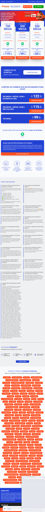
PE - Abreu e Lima (9, 434)
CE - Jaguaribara (9, 404)
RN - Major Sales (31, 466)
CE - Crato (18, 396)
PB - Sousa (32, 431)
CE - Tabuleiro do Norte (14, 420)
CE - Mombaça (37, 409)
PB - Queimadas (35, 428)
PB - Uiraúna (40, 431)
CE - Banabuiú (30, 390)
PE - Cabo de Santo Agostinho (9, 439)
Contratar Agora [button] (36, 100)
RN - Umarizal (12, 477)
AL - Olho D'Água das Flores (12, 380)
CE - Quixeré (7, 417)
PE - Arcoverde (27, 434)
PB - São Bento (24, 431)
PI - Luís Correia (23, 455)
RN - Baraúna (30, 458)
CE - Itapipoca (28, 401)
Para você (3, 1)
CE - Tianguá (31, 420)
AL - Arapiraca (7, 377)
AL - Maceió (26, 377)
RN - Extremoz (15, 463)
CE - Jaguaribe (18, 404)
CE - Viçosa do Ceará (20, 423)
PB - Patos (19, 428)
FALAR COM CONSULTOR (22, 153)
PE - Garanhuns (18, 442)
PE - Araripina (18, 434)
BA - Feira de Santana (26, 385)
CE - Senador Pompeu (35, 417)
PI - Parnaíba (32, 455)
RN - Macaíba (14, 466)
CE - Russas (15, 417)
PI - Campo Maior (13, 455)
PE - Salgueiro (39, 447)
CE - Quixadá (26, 415)
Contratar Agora (8, 57)
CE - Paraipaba (39, 412)
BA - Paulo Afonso (15, 388)
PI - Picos (39, 455)
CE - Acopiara (13, 390)
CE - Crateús (10, 396)
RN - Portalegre (22, 471)
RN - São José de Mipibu (25, 474)
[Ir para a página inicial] (5, 6)
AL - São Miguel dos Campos (17, 382)
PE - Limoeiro (22, 444)
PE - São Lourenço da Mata (35, 450)
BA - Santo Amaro (38, 388)
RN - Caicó (38, 458)
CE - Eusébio (25, 396)
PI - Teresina (14, 458)
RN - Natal (17, 469)
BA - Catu (7, 385)
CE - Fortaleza (34, 396)
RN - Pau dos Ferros (12, 471)
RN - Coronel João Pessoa (22, 461)
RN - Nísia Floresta (25, 469)
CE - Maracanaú (35, 407)
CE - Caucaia (32, 393)
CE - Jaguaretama (37, 401)
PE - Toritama (25, 452)
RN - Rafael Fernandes (32, 471)
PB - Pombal (26, 428)
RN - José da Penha (37, 463)
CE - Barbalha (39, 390)
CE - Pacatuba (30, 412)
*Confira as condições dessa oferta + (8, 49)
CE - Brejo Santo (6, 393)
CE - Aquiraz (22, 390)
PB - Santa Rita (15, 431)
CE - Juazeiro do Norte (35, 404)
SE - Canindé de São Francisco (10, 479)
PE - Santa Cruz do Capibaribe (10, 450)
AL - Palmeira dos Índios (25, 380)
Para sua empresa (9, 1)
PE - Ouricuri (38, 444)
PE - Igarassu (35, 442)
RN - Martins (40, 466)
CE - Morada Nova (6, 412)
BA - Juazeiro (6, 388)
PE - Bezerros (10, 436)
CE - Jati (25, 404)
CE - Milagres (17, 409)
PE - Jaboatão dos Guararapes (10, 444)
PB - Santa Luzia (6, 431)
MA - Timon (29, 423)
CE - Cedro (40, 393)
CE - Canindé (15, 393)
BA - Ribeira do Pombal (26, 388)
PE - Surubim (16, 452)
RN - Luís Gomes (5, 466)
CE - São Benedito (24, 417)
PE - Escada (10, 442)
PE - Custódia (38, 439)
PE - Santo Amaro (23, 450)
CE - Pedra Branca (9, 415)
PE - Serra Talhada (7, 452)
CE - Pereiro (18, 415)
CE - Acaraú (6, 390)
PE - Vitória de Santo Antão (36, 452)
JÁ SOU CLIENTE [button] (22, 361)
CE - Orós (15, 412)
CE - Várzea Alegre (9, 423)
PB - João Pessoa (10, 428)
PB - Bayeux (37, 423)
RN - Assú (22, 458)
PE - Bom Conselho (19, 436)
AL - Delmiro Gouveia (17, 377)
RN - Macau (23, 466)
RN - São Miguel (36, 474)
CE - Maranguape (8, 409)
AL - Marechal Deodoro (36, 377)
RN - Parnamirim (35, 469)
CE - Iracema (12, 401)
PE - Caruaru (30, 439)
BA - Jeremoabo (36, 385)
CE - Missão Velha (27, 409)
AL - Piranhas (35, 380)
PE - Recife (31, 447)
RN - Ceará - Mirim (9, 461)
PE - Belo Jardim (36, 434)
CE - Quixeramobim (35, 415)
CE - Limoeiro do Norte (24, 407)
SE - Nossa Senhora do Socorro (12, 482)
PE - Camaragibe (21, 439)
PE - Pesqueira (14, 447)
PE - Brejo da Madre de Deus (32, 436)
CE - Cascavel (23, 393)
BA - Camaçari (39, 382)
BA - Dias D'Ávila (15, 385)
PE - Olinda (30, 444)
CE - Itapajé (20, 401)
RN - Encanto (6, 463)
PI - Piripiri (7, 458)
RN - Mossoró (9, 469)
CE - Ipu (5, 401)
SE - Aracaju (20, 477)
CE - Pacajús (22, 412)
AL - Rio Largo (6, 382)
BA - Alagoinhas (30, 382)
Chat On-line (28, 6)
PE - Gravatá (26, 442)
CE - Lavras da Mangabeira (12, 407)
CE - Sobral (5, 420)
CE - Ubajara (40, 420)
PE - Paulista (5, 447)
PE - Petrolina (23, 447)
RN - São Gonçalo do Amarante (11, 474)
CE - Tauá (24, 420)
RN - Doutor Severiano (34, 461)
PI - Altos (5, 455)
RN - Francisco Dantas (25, 463)
